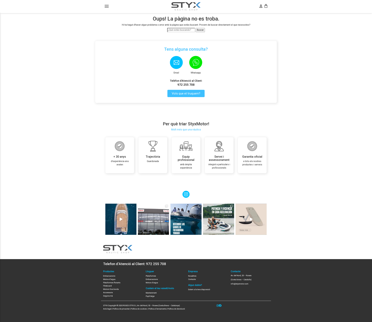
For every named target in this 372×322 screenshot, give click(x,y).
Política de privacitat (121, 309)
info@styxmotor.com (239, 284)
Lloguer (150, 271)
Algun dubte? (195, 285)
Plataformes (151, 276)
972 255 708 (186, 84)
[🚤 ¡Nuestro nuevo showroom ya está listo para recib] (153, 219)
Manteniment (151, 293)
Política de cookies (139, 309)
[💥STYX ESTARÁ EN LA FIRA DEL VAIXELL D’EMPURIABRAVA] (120, 219)
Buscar (200, 30)
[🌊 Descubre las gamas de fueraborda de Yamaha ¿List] (186, 219)
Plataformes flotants (111, 283)
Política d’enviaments (157, 309)
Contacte (192, 279)
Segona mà (108, 296)
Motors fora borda (111, 289)
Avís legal (107, 309)
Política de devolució (176, 309)
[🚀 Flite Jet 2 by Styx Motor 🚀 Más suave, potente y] (251, 219)
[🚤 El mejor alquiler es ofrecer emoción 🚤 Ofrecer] (218, 219)
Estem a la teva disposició (199, 289)
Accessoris (108, 292)
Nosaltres (192, 276)
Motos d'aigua (109, 279)
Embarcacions (109, 276)
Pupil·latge (150, 296)
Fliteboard (107, 286)
